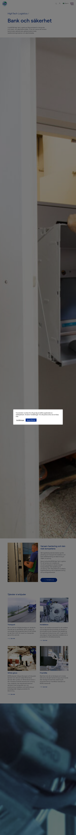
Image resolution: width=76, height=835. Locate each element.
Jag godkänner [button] (31, 420)
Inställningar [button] (20, 420)
